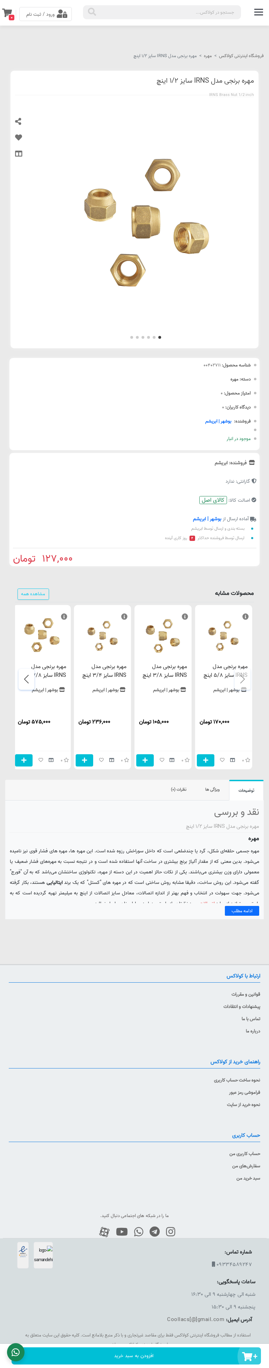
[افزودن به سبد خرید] (205, 760)
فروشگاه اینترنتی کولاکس (241, 56)
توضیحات (246, 790)
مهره (208, 56)
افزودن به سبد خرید (133, 1356)
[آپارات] (102, 1232)
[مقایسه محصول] (24, 157)
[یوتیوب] (119, 1232)
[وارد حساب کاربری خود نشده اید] (24, 141)
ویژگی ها (212, 789)
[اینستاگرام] (168, 1232)
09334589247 (234, 1264)
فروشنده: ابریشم (231, 463)
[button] (159, 337)
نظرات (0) (178, 789)
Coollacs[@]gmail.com (195, 1319)
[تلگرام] (152, 1232)
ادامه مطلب (242, 911)
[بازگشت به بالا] (260, 1250)
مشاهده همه (33, 594)
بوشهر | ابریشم (218, 421)
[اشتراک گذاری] (24, 125)
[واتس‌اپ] (136, 1232)
